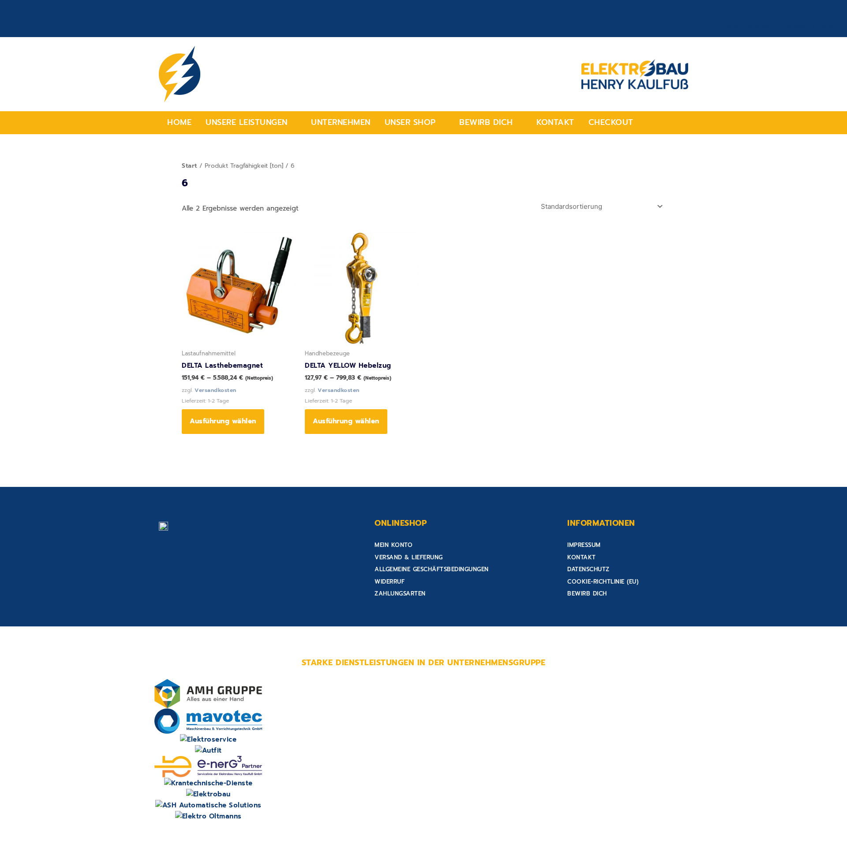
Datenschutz (588, 569)
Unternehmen (341, 122)
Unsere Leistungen (247, 122)
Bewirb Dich (486, 122)
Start (189, 165)
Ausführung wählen (223, 421)
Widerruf (390, 581)
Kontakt (555, 122)
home (179, 122)
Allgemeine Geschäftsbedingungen (432, 569)
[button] (251, 122)
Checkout (610, 122)
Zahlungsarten (400, 593)
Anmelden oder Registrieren (777, 28)
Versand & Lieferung (409, 557)
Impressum (584, 545)
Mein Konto (393, 545)
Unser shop (410, 122)
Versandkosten (215, 390)
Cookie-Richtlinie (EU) (602, 581)
